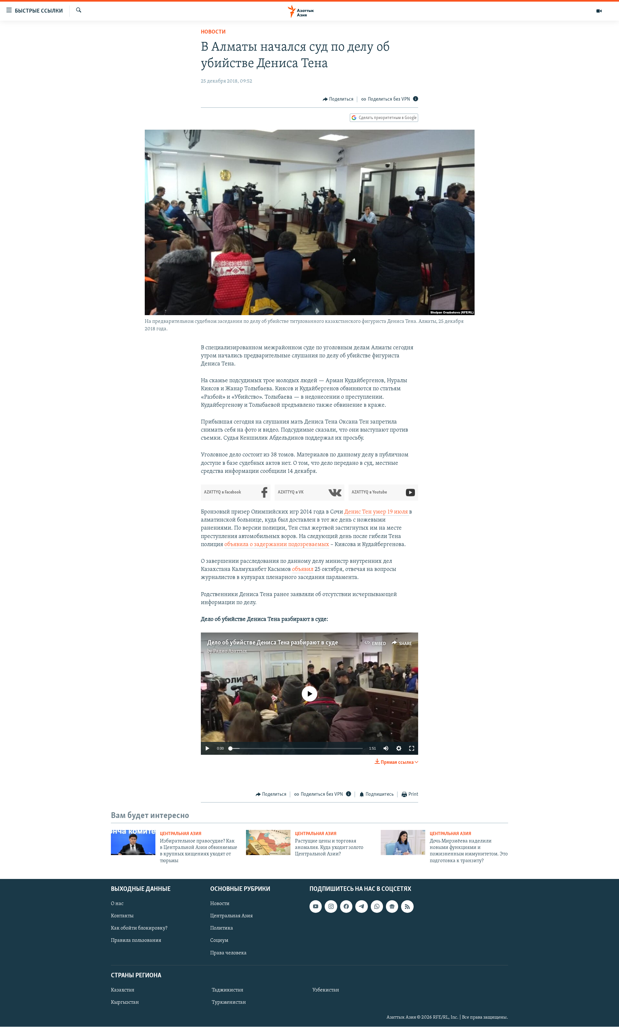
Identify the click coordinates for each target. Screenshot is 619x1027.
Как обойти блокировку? (139, 928)
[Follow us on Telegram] (361, 907)
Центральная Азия (180, 834)
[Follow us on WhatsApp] (377, 907)
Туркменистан (229, 1002)
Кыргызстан (125, 1002)
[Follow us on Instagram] (331, 907)
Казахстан (122, 990)
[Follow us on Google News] (392, 907)
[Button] (338, 99)
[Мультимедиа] (599, 10)
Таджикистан (227, 990)
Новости (213, 32)
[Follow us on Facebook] (346, 907)
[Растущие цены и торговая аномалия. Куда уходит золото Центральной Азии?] (268, 842)
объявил (302, 570)
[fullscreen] (411, 748)
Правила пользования (136, 940)
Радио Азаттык (230, 651)
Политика (221, 928)
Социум (219, 940)
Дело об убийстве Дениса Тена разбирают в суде (272, 643)
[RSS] (407, 907)
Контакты (122, 916)
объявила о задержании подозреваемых (276, 545)
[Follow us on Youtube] (316, 907)
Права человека (228, 953)
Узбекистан (325, 990)
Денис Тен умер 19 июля (376, 512)
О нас (117, 904)
